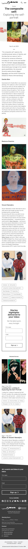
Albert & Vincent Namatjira (12, 438)
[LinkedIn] (25, 501)
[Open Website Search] (22, 3)
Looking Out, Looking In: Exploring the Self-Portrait (11, 389)
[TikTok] (13, 501)
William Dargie (5, 237)
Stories (14, 6)
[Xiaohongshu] (20, 501)
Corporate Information (11, 543)
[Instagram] (5, 501)
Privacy (15, 541)
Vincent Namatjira (18, 63)
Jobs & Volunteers (8, 541)
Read (3, 386)
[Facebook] (3, 501)
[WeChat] (18, 501)
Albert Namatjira (14, 221)
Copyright (20, 541)
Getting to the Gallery (8, 532)
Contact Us (6, 535)
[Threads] (8, 501)
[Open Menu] (25, 3)
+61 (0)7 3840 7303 (8, 534)
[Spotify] (23, 501)
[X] (10, 501)
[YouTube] (15, 501)
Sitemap (19, 543)
